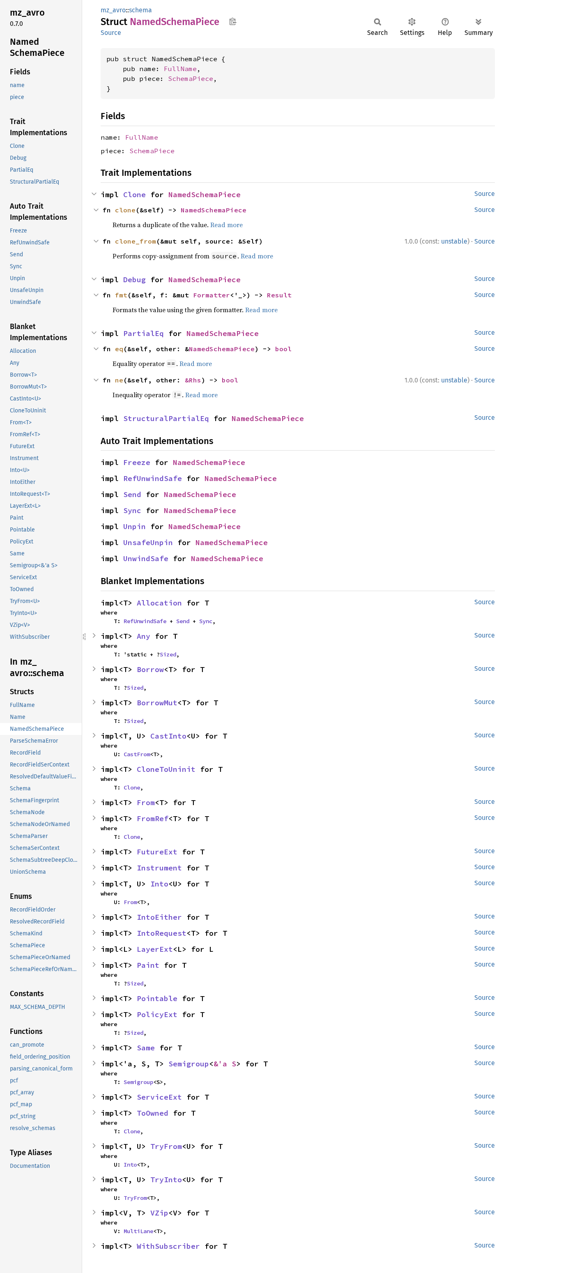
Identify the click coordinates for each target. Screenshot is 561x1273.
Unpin (134, 526)
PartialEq (143, 333)
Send (132, 494)
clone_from (135, 241)
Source (111, 33)
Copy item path (232, 21)
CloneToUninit (166, 769)
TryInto (166, 1179)
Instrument (159, 867)
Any (143, 636)
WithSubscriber (168, 1246)
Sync (132, 510)
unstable (454, 241)
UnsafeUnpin (148, 542)
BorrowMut (157, 702)
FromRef (152, 818)
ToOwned (152, 1113)
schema (140, 10)
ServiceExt (159, 1097)
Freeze (136, 462)
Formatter (211, 295)
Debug (134, 279)
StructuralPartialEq (166, 418)
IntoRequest (161, 933)
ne (119, 380)
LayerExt (155, 949)
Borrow (150, 669)
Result (279, 295)
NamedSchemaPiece (204, 194)
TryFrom (166, 1146)
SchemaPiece (190, 78)
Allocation (159, 603)
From (146, 802)
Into (159, 884)
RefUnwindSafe (152, 478)
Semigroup (188, 1063)
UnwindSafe (145, 558)
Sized (168, 654)
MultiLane (138, 1231)
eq (119, 349)
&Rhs (193, 380)
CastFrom (137, 754)
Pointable (157, 998)
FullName (180, 68)
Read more (226, 224)
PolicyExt (157, 1014)
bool (283, 349)
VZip (159, 1213)
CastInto (168, 736)
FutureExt (157, 851)
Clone (134, 194)
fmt (121, 295)
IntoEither (159, 917)
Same (146, 1047)
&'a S (225, 1063)
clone (125, 210)
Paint (148, 965)
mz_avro (113, 10)
